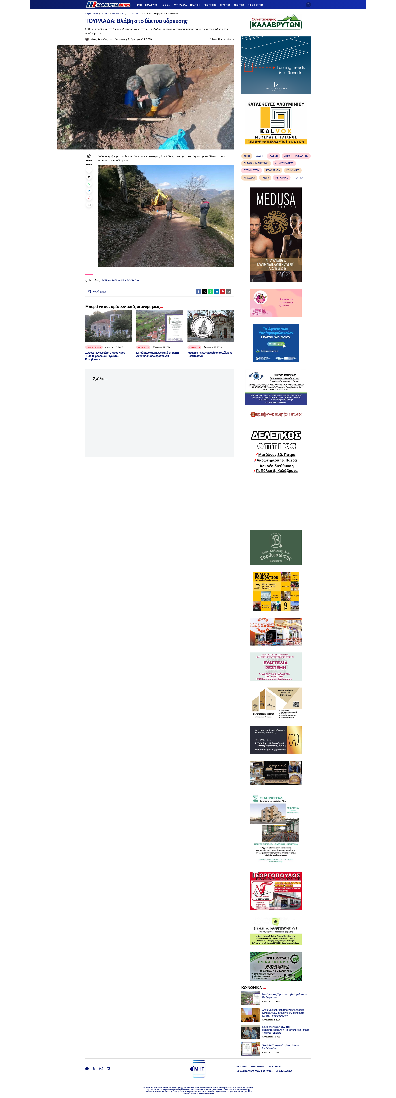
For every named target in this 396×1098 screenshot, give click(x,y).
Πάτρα (265, 177)
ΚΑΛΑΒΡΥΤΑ (143, 347)
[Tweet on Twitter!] (89, 177)
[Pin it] (89, 198)
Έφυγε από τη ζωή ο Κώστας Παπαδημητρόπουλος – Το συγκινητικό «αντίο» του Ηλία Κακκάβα (285, 1029)
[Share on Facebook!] (89, 170)
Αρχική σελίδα (91, 13)
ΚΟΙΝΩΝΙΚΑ (292, 170)
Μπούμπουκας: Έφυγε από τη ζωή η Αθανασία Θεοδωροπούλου (157, 354)
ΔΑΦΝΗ (273, 156)
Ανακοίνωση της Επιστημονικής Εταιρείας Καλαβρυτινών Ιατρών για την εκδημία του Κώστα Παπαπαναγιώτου (283, 1012)
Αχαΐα (259, 156)
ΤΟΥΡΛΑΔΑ (132, 13)
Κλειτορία (249, 177)
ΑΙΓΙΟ (247, 156)
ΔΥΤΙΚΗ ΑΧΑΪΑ (252, 170)
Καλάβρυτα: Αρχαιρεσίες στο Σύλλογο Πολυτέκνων (209, 354)
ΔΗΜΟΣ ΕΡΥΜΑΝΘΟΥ (296, 156)
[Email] (89, 205)
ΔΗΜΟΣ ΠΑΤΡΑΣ (284, 163)
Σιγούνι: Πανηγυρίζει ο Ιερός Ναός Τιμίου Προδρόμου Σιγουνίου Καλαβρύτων (105, 356)
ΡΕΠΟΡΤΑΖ (281, 177)
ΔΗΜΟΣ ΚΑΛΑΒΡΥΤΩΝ (256, 163)
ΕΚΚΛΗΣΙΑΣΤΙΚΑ (94, 347)
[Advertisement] (276, 501)
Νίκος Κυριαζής (99, 39)
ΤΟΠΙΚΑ (105, 13)
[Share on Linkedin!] (89, 191)
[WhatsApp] (89, 184)
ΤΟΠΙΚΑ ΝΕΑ (118, 13)
